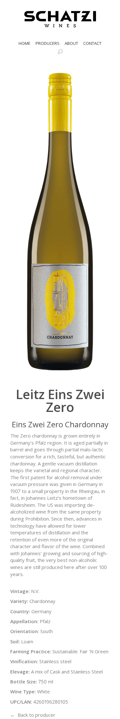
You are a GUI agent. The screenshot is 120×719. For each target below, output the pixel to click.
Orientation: (24, 631)
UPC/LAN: (21, 701)
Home (24, 43)
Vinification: (24, 661)
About (71, 43)
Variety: (19, 601)
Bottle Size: (23, 681)
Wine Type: (23, 691)
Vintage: (20, 591)
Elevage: (20, 671)
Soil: (15, 641)
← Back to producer (32, 715)
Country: (20, 611)
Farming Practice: (30, 651)
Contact (92, 43)
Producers (48, 43)
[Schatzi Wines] (60, 19)
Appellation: (24, 621)
